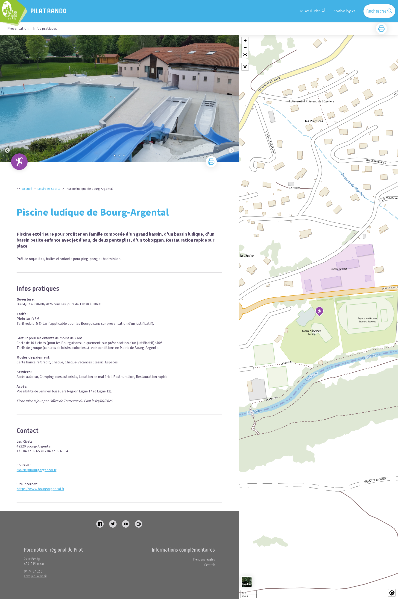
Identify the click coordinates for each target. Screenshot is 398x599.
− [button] (245, 47)
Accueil (27, 189)
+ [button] (245, 40)
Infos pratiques (45, 28)
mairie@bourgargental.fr (36, 470)
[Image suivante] (231, 98)
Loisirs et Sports (49, 189)
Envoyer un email (35, 576)
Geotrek (209, 565)
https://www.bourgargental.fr (40, 488)
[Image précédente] (7, 98)
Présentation (18, 28)
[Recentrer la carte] (245, 66)
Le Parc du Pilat (310, 11)
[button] (245, 54)
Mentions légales (344, 11)
